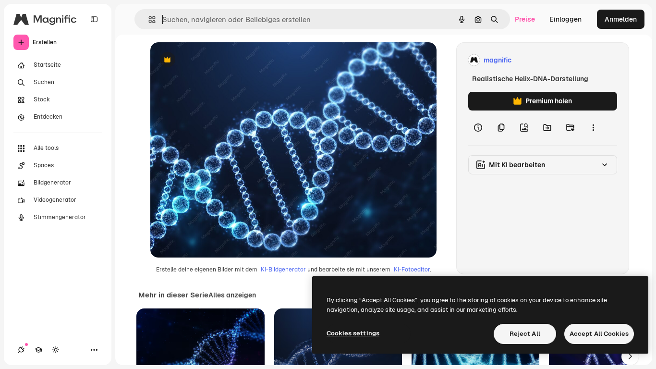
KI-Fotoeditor (412, 269)
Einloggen (565, 19)
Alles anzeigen (232, 295)
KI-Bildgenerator (283, 269)
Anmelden (621, 19)
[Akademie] (38, 349)
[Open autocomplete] (148, 19)
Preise (525, 19)
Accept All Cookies (599, 334)
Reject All (525, 334)
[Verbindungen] (21, 349)
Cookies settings (353, 333)
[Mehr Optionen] (593, 127)
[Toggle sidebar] (94, 19)
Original (211, 60)
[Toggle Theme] (55, 349)
